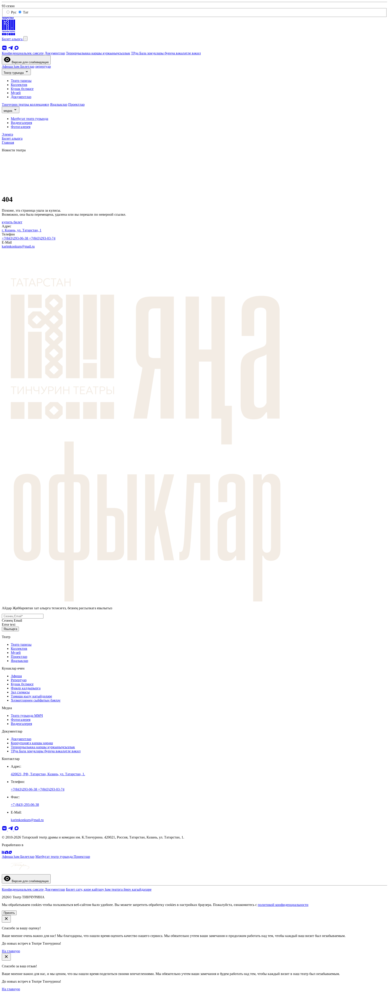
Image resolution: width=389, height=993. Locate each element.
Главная (8, 142)
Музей (16, 93)
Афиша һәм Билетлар (18, 66)
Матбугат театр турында (29, 119)
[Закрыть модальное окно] (6, 919)
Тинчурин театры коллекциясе (25, 104)
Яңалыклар (58, 104)
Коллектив (19, 85)
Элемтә (7, 134)
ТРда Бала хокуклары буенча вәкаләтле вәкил (166, 53)
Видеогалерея (21, 123)
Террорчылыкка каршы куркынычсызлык (98, 53)
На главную (11, 951)
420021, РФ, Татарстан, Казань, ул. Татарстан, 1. (48, 774)
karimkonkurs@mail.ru (18, 246)
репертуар (43, 66)
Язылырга (10, 629)
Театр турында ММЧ (27, 715)
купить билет (12, 222)
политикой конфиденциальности (283, 905)
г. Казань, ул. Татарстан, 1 (21, 230)
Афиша (16, 676)
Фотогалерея (20, 127)
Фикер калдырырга (26, 688)
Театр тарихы (21, 81)
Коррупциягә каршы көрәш (32, 743)
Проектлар (76, 104)
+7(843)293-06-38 (15, 238)
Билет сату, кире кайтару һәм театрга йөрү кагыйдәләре (109, 889)
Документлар (55, 53)
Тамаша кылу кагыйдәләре (31, 696)
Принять (9, 913)
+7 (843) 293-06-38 (25, 805)
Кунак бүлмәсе (22, 89)
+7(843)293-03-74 (42, 238)
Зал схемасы (20, 692)
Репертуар (19, 680)
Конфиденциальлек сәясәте (23, 53)
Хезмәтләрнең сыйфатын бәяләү (36, 700)
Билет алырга (12, 39)
